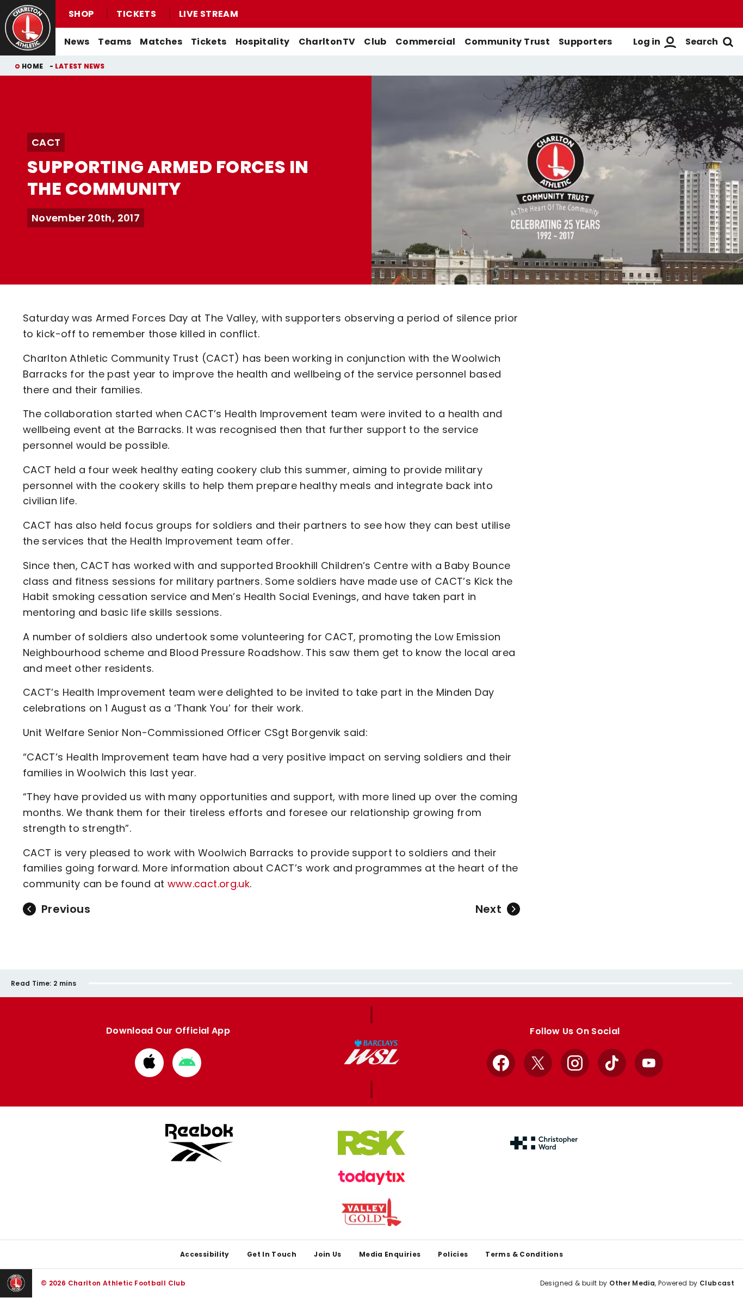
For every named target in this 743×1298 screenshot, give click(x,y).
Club (375, 41)
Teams (114, 41)
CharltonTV (327, 41)
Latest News (80, 66)
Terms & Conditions (524, 1254)
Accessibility (205, 1254)
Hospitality (263, 41)
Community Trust (507, 41)
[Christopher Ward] (544, 1142)
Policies (453, 1254)
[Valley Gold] (371, 1212)
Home (32, 66)
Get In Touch (271, 1254)
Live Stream (208, 14)
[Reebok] (199, 1142)
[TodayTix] (371, 1178)
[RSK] (371, 1142)
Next (488, 909)
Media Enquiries (390, 1254)
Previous (65, 909)
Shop (81, 14)
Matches (161, 41)
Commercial (425, 41)
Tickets (136, 14)
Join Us (328, 1254)
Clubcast (716, 1283)
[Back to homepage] (27, 27)
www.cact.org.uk (209, 884)
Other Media (632, 1283)
